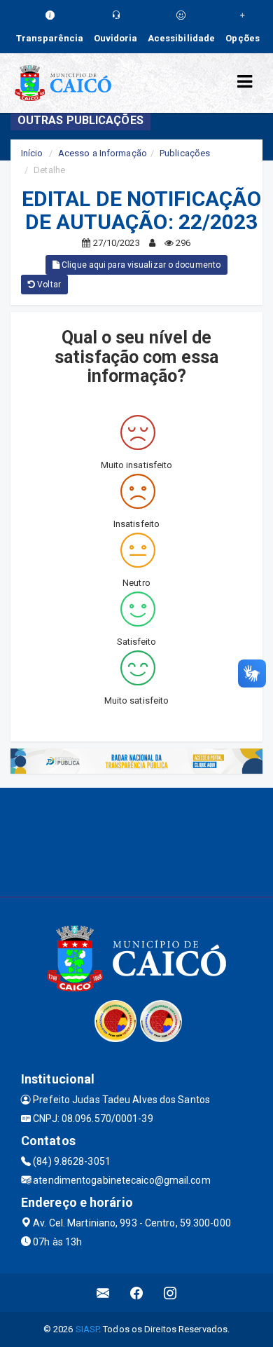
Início (32, 153)
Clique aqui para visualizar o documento (139, 265)
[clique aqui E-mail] (103, 1292)
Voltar (48, 284)
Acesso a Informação (102, 153)
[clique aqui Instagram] (170, 1292)
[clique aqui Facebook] (137, 1292)
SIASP (87, 1329)
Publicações (185, 153)
